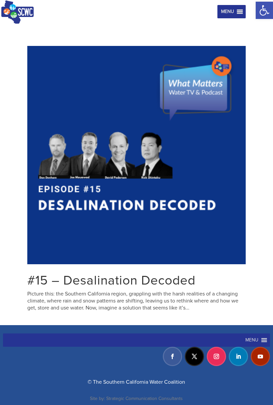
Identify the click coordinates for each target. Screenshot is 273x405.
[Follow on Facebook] (172, 356)
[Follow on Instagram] (216, 356)
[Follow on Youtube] (260, 356)
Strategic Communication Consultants (144, 398)
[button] (264, 10)
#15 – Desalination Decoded (111, 281)
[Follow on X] (194, 356)
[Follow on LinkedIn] (238, 356)
